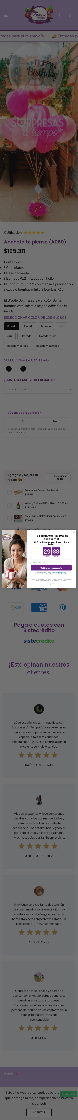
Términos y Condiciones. (59, 572)
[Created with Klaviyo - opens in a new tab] (39, 589)
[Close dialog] (73, 532)
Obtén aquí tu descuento (51, 567)
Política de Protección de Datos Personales (56, 574)
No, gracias (51, 584)
